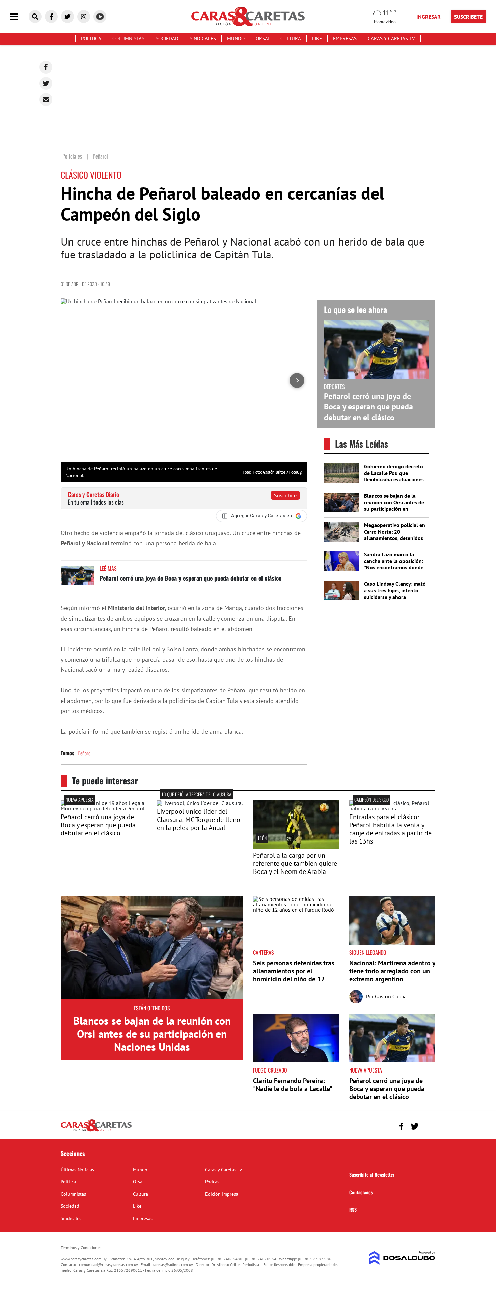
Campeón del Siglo (371, 799)
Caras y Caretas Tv (391, 38)
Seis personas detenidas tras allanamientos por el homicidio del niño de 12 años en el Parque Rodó (293, 975)
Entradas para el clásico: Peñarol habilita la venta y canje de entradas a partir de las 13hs (390, 829)
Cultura (290, 38)
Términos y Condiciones (81, 1247)
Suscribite (285, 495)
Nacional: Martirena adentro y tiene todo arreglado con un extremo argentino (392, 971)
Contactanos (361, 1192)
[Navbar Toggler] (19, 16)
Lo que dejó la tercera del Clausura (196, 794)
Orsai (262, 38)
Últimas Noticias (77, 1170)
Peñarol (84, 753)
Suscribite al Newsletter (371, 1174)
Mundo (236, 38)
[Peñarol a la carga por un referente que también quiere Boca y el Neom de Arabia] (296, 847)
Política (91, 38)
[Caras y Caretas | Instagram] (83, 16)
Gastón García (391, 996)
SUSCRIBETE (468, 16)
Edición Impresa (221, 1194)
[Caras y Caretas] (96, 1130)
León (262, 837)
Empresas (345, 38)
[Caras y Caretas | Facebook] (51, 16)
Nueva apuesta (80, 799)
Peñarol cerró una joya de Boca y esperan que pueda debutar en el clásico (191, 578)
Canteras (263, 952)
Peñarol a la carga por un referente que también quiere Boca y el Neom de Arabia (295, 863)
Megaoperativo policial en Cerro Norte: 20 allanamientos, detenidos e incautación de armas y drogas (394, 538)
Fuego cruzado (270, 1070)
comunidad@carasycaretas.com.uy (108, 1264)
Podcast (213, 1182)
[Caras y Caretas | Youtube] (99, 16)
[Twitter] (45, 83)
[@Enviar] (45, 99)
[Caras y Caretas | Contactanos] (427, 1125)
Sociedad (167, 38)
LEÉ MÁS (108, 568)
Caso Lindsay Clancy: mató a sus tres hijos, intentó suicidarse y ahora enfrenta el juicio (395, 593)
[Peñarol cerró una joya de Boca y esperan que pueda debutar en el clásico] (77, 578)
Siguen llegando (367, 952)
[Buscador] (35, 16)
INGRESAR (428, 16)
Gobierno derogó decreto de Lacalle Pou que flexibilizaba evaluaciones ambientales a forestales (394, 476)
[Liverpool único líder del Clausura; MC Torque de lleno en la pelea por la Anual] (200, 803)
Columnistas (128, 38)
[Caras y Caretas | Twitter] (67, 16)
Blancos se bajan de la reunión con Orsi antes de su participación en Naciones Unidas (394, 505)
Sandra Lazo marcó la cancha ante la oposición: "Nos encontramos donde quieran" (393, 564)
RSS (353, 1209)
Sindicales (203, 38)
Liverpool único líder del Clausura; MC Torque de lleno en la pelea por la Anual (198, 819)
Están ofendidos (152, 1008)
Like (317, 38)
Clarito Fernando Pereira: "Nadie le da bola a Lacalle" (292, 1084)
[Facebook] (45, 67)
